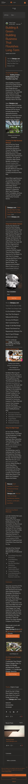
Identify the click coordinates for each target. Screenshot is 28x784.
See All (20, 722)
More (12, 15)
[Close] (26, 768)
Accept (13, 775)
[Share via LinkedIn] (13, 712)
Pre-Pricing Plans (9, 705)
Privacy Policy (8, 771)
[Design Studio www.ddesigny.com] (14, 731)
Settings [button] (14, 781)
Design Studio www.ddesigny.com (11, 740)
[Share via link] (17, 712)
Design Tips (8, 702)
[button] (25, 2)
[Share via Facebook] (6, 712)
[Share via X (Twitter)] (10, 712)
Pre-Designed (9, 707)
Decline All (14, 778)
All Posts (6, 15)
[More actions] (21, 23)
